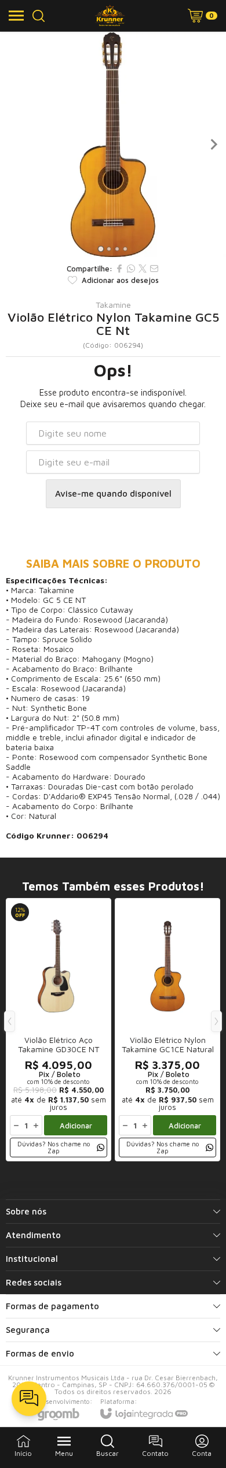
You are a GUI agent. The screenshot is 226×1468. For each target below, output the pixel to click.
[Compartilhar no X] (142, 268)
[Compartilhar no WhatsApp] (131, 268)
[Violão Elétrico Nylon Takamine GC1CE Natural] (167, 1030)
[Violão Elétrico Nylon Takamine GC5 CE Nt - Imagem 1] (113, 144)
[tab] (100, 248)
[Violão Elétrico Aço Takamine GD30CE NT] (58, 1030)
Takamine (113, 305)
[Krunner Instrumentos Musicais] (110, 16)
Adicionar (76, 1125)
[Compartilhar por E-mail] (154, 268)
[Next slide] (213, 144)
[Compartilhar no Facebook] (119, 268)
